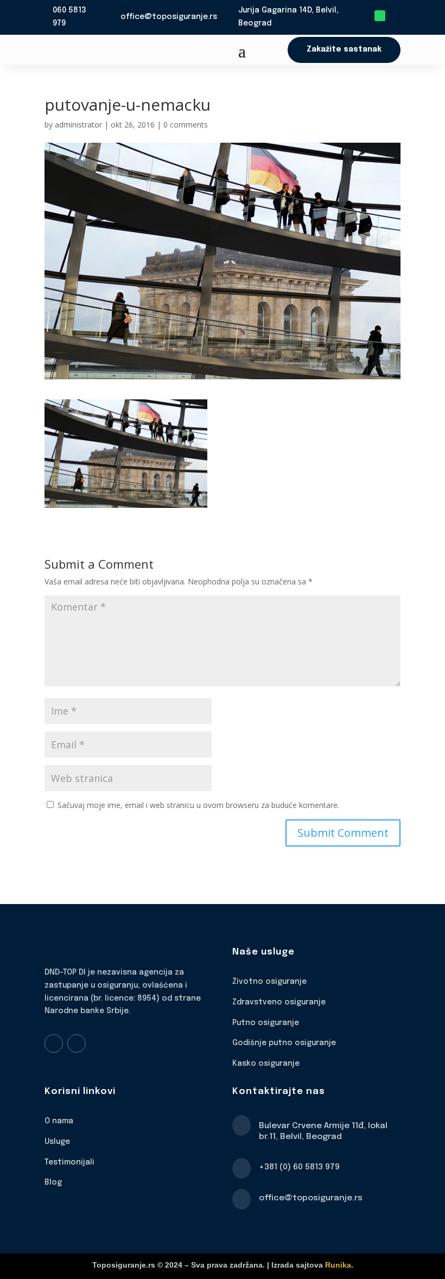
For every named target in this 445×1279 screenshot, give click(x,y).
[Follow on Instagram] (76, 1043)
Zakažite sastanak (344, 49)
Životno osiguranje (269, 981)
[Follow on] (395, 15)
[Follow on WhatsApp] (379, 15)
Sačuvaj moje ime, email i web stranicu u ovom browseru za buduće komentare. (198, 805)
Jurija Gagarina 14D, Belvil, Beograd (288, 17)
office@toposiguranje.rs (168, 17)
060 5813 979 (69, 17)
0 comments (185, 124)
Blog (53, 1182)
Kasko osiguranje (266, 1063)
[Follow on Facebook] (53, 1043)
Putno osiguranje (265, 1023)
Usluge (57, 1142)
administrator (78, 124)
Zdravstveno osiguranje (279, 1002)
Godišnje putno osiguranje (284, 1043)
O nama (58, 1121)
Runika (338, 1265)
